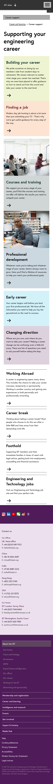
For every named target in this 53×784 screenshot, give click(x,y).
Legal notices (7, 760)
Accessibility (7, 751)
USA (4, 590)
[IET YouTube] (13, 514)
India (4, 565)
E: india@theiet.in (9, 572)
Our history (8, 650)
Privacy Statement (9, 747)
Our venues (7, 678)
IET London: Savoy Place (13, 606)
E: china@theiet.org (10, 560)
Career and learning (17, 24)
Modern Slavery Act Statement (15, 756)
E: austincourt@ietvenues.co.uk (15, 625)
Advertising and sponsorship (15, 687)
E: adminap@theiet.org (11, 584)
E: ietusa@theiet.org (10, 597)
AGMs (5, 664)
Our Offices (6, 538)
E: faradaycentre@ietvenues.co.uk (16, 612)
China (4, 553)
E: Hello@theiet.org (10, 548)
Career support (12, 17)
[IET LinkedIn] (8, 514)
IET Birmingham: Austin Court (15, 618)
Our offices (7, 673)
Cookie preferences (10, 742)
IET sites (8, 5)
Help (4, 738)
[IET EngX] (28, 514)
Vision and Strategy (11, 654)
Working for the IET (11, 682)
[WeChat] (18, 514)
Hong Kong (7, 578)
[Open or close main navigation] (47, 5)
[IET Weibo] (23, 514)
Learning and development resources (26, 23)
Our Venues (6, 603)
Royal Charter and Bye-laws (14, 668)
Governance (8, 659)
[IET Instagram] (4, 514)
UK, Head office (9, 541)
